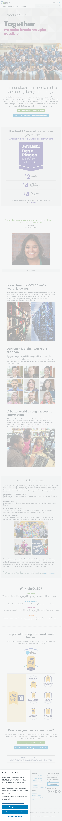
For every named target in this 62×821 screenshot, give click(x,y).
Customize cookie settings (15, 816)
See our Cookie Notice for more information (13, 803)
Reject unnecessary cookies (15, 812)
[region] (15, 795)
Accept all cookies (15, 807)
